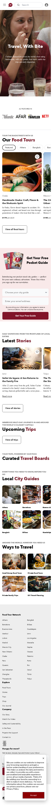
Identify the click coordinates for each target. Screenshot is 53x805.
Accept (33, 795)
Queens (5, 665)
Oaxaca (30, 652)
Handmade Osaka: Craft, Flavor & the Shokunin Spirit (20, 202)
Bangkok (36, 147)
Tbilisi (29, 674)
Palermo (30, 656)
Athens (23, 147)
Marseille (30, 643)
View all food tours (14, 229)
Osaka (5, 196)
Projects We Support (10, 733)
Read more (7, 396)
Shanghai (5, 674)
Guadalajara (31, 629)
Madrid (5, 643)
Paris (4, 661)
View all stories (12, 408)
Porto (29, 661)
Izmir (4, 374)
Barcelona (6, 624)
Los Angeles (31, 638)
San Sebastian (7, 670)
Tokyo (46, 374)
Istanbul (5, 634)
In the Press (6, 728)
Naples (29, 647)
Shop (4, 701)
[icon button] (4, 5)
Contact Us (6, 737)
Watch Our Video (8, 719)
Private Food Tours (35, 573)
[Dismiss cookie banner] (43, 758)
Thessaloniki (6, 679)
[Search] (19, 5)
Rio (28, 665)
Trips (4, 697)
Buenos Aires (7, 629)
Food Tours (6, 688)
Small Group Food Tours (12, 573)
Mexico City (6, 647)
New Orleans (7, 652)
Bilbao (29, 624)
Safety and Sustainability (11, 724)
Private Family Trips (10, 595)
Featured (9, 147)
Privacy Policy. (13, 789)
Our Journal (6, 706)
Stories (4, 692)
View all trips (11, 439)
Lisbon (4, 638)
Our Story (5, 715)
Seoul (29, 670)
